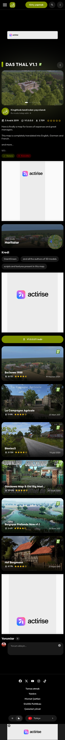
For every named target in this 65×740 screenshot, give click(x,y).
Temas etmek (33, 688)
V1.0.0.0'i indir (34, 339)
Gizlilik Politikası (32, 703)
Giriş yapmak (36, 4)
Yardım (32, 693)
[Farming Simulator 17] (40, 64)
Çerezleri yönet (32, 709)
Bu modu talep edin (20, 113)
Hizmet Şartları (33, 698)
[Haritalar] (55, 242)
